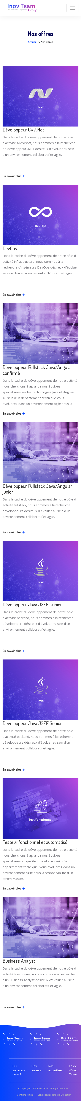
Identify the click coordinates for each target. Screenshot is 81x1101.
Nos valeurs (36, 1068)
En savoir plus (12, 176)
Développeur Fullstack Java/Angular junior (37, 489)
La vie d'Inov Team (73, 1070)
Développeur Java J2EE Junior (32, 604)
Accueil (32, 42)
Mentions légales (25, 1094)
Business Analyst (19, 961)
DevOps (10, 248)
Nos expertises (55, 1068)
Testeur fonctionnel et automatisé (35, 842)
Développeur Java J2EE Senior (32, 723)
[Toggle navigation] (72, 8)
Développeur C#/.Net (23, 130)
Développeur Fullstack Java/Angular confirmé (37, 370)
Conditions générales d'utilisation (54, 1094)
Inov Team (43, 1088)
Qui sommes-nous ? (19, 1070)
